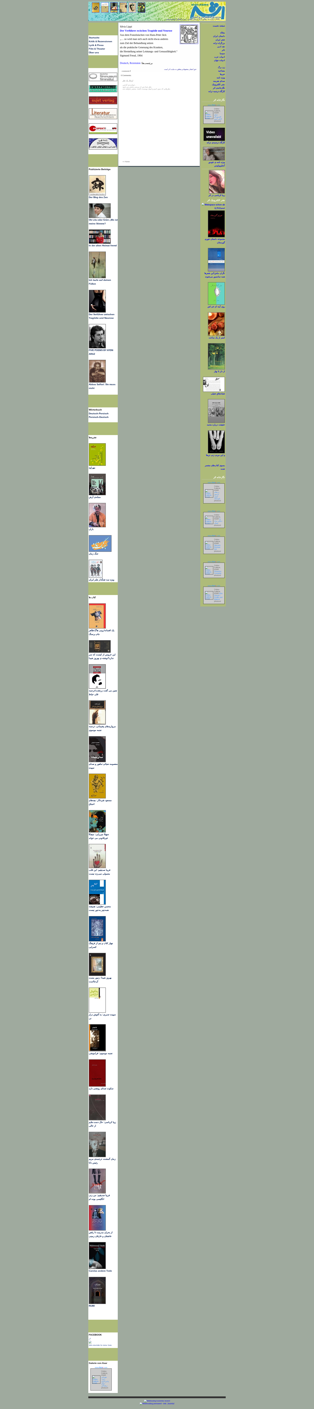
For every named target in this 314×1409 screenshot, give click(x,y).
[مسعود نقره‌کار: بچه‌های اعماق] (97, 797)
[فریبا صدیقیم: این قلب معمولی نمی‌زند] (97, 867)
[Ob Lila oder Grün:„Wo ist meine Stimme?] (100, 217)
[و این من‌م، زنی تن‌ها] (216, 452)
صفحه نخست (219, 26)
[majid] (100, 243)
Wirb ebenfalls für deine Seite (100, 1345)
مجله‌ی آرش (95, 497)
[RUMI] (97, 1303)
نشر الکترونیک (218, 84)
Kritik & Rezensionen (100, 41)
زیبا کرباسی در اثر (217, 195)
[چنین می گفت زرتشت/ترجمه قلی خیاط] (97, 688)
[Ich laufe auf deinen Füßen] (97, 277)
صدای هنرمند (219, 81)
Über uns (94, 52)
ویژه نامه (221, 77)
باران (91, 529)
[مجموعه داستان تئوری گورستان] (216, 236)
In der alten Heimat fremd (103, 245)
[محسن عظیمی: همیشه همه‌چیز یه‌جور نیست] (97, 903)
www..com (101, 1367)
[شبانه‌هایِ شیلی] (214, 391)
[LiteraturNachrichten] (103, 91)
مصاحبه (221, 71)
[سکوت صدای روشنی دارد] (97, 1086)
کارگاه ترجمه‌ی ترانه (216, 142)
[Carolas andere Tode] (97, 1268)
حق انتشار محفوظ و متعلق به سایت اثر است (180, 69)
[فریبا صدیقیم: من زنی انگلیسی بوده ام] (97, 1192)
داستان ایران (219, 36)
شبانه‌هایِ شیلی (218, 393)
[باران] (97, 526)
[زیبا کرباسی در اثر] (217, 193)
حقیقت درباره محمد (216, 424)
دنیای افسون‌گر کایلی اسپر (218, 117)
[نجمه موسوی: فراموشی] (97, 1050)
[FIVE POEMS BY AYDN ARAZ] (97, 347)
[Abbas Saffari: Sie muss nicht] (97, 381)
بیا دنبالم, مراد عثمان (218, 521)
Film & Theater (97, 48)
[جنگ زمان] (100, 551)
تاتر (223, 50)
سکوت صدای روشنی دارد (101, 1088)
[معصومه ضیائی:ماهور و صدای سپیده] (97, 761)
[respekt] (103, 133)
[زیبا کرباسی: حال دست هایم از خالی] (97, 1119)
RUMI (92, 1305)
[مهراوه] (97, 465)
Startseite (94, 37)
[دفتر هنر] (96, 577)
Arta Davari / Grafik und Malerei (218, 596)
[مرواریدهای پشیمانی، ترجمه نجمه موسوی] (97, 723)
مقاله (222, 32)
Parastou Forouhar (217, 572)
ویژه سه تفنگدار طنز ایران (101, 579)
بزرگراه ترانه (219, 43)
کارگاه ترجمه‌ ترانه (216, 91)
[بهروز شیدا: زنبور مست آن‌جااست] (97, 940)
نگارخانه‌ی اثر (219, 88)
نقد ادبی (221, 46)
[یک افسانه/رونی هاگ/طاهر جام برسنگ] (97, 627)
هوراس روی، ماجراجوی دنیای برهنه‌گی (105, 1381)
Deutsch (124, 63)
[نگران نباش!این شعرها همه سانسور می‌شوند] (216, 271)
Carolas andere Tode (100, 1270)
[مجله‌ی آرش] (97, 494)
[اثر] (90, 1342)
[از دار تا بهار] (216, 369)
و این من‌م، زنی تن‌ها (215, 455)
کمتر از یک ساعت (217, 337)
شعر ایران (220, 39)
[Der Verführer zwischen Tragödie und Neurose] (97, 311)
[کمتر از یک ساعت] (216, 335)
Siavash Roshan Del (217, 547)
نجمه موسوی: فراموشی (101, 1053)
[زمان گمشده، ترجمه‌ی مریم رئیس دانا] (97, 1156)
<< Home (126, 162)
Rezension (135, 63)
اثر (90, 1338)
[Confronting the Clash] (97, 831)
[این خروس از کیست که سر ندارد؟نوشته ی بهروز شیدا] (100, 652)
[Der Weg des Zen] (97, 194)
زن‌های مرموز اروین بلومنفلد (217, 495)
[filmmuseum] (103, 80)
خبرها (222, 74)
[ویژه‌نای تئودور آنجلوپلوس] (214, 159)
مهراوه (92, 467)
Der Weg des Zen (98, 197)
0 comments (126, 71)
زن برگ (221, 67)
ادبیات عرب (219, 57)
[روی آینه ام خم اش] (216, 304)
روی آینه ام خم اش (216, 306)
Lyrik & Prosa (96, 45)
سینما (222, 53)
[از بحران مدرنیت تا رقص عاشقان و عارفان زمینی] (97, 1229)
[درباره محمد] (216, 422)
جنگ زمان (93, 553)
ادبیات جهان (219, 60)
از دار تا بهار (219, 371)
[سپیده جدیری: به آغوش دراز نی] (97, 1012)
